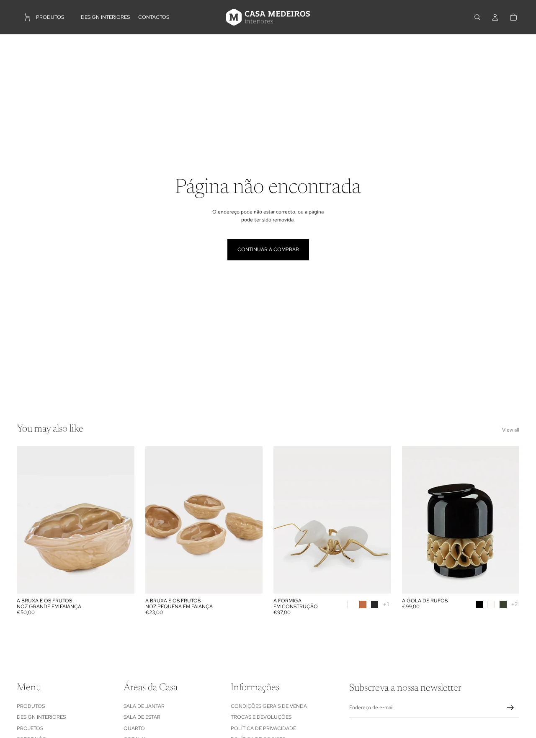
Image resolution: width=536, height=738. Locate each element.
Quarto (134, 728)
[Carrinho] (513, 17)
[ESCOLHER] (378, 580)
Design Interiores (41, 717)
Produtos (31, 705)
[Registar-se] (510, 708)
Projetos (30, 728)
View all (510, 430)
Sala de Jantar (144, 705)
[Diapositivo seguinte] (121, 520)
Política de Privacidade (263, 728)
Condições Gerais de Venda (269, 705)
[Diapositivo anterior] (29, 520)
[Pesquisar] (477, 17)
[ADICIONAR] (121, 580)
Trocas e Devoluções (261, 717)
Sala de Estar (142, 717)
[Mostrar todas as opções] (386, 604)
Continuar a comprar (268, 249)
